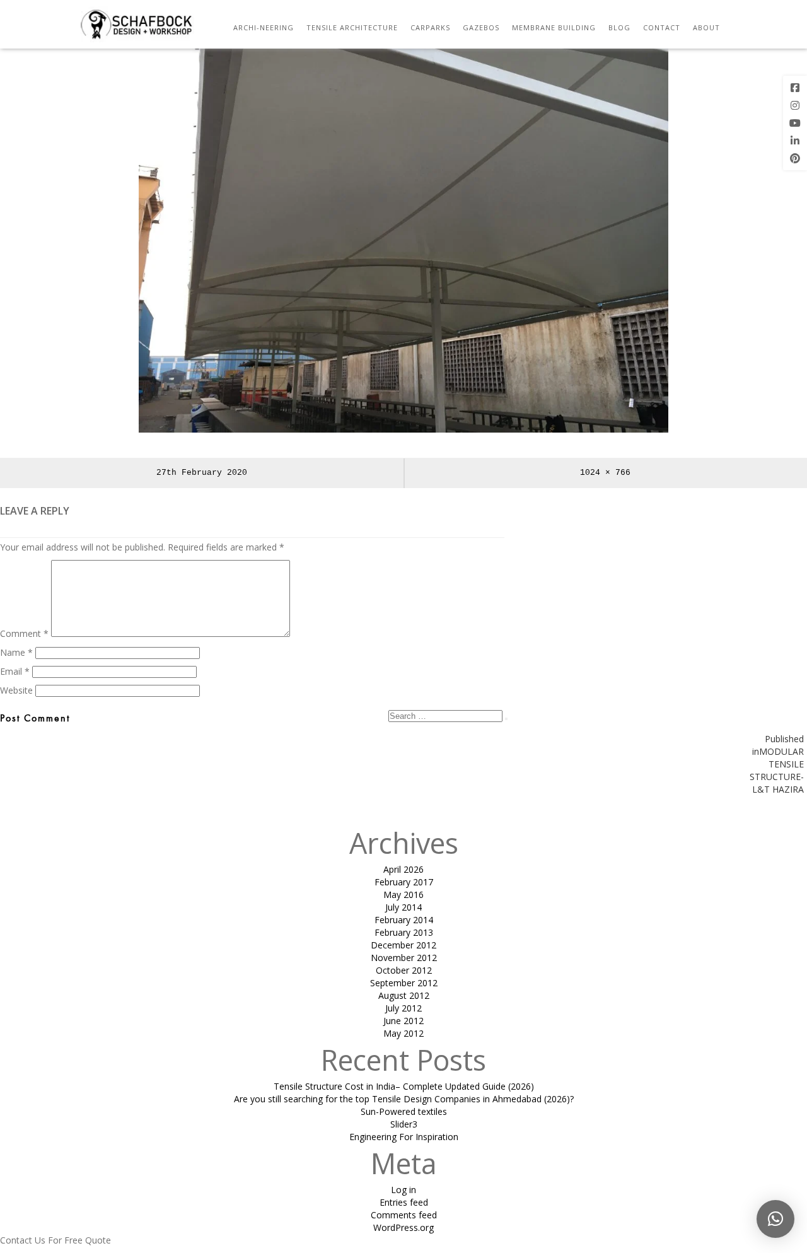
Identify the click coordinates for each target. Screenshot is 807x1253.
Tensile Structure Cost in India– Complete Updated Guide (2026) (404, 1086)
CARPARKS (430, 27)
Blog (619, 27)
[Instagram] (795, 105)
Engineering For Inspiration (403, 1137)
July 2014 (403, 907)
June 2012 (403, 1021)
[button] (775, 1219)
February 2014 (403, 920)
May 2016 (403, 894)
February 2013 (403, 932)
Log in (403, 1190)
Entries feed (404, 1202)
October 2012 (404, 970)
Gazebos (481, 27)
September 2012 (404, 983)
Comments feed (404, 1215)
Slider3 (403, 1124)
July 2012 (403, 1008)
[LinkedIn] (795, 140)
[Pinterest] (795, 158)
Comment (24, 633)
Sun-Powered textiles (404, 1111)
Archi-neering (263, 27)
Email (15, 671)
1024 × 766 (605, 472)
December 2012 (403, 945)
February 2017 (403, 882)
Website (16, 690)
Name (16, 652)
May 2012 (403, 1033)
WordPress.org (403, 1227)
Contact (661, 27)
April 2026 (403, 869)
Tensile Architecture (352, 27)
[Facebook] (795, 87)
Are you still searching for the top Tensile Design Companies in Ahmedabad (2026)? (404, 1099)
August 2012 (403, 995)
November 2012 (404, 958)
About (706, 27)
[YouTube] (795, 123)
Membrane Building (554, 27)
